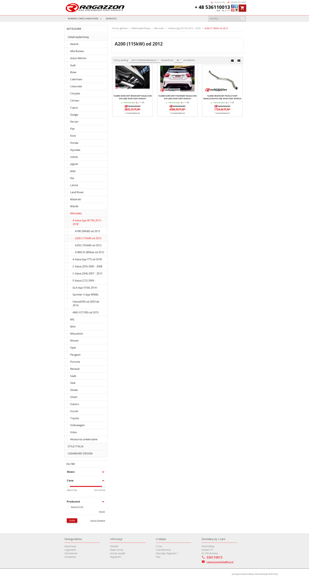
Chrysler (75, 93)
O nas (159, 546)
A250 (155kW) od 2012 (88, 245)
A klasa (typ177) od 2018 (87, 259)
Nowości (111, 18)
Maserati (75, 199)
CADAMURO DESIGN (80, 453)
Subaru (74, 404)
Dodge (74, 114)
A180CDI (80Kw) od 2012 (89, 252)
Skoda (74, 390)
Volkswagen (77, 425)
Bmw (73, 72)
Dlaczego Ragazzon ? (167, 553)
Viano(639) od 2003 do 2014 (86, 303)
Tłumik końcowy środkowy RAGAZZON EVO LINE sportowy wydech (132, 97)
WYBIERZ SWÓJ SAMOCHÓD (83, 18)
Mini (72, 326)
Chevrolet (76, 86)
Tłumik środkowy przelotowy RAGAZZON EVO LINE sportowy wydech (222, 97)
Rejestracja (70, 546)
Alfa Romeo (77, 51)
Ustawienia (70, 556)
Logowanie (70, 549)
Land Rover (77, 192)
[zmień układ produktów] (232, 60)
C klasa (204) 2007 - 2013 (87, 273)
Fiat (72, 128)
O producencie (163, 549)
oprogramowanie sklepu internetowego (250, 574)
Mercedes (76, 213)
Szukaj (72, 520)
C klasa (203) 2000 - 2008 (87, 266)
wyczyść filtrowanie (97, 520)
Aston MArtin (78, 58)
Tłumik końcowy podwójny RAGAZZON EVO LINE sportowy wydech (177, 97)
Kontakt (114, 546)
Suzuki (74, 411)
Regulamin (115, 556)
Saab (73, 376)
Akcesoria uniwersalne (83, 439)
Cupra (74, 107)
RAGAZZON (77, 507)
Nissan (74, 340)
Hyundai (75, 150)
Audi (72, 65)
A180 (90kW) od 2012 (87, 231)
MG (72, 319)
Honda (74, 143)
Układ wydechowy (78, 37)
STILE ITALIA (75, 446)
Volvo (73, 432)
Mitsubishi (76, 333)
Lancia (74, 185)
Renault (75, 369)
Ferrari (74, 121)
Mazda (74, 206)
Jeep (72, 171)
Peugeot (75, 354)
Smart (73, 397)
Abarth (74, 44)
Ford (73, 136)
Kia (72, 178)
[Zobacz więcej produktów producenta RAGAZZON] (132, 106)
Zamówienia (70, 553)
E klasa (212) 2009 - (84, 280)
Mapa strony (116, 549)
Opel (73, 347)
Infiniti (74, 157)
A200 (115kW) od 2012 (88, 238)
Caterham (76, 79)
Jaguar (74, 164)
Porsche (75, 362)
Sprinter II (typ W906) (85, 294)
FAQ (158, 556)
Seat (72, 383)
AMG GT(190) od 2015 (86, 312)
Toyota (74, 418)
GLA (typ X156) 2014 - (85, 287)
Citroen (74, 100)
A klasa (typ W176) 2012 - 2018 (88, 222)
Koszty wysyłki (117, 553)
